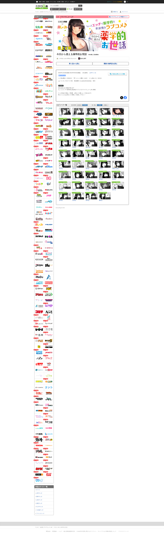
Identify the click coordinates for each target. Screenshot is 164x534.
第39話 (74, 200)
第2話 (73, 115)
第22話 (101, 158)
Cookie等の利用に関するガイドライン (86, 531)
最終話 (100, 200)
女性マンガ (39, 503)
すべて (38, 489)
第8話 (100, 126)
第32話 (114, 179)
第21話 (87, 158)
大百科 (58, 1)
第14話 (114, 137)
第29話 (74, 179)
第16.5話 (88, 147)
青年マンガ (39, 496)
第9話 (113, 126)
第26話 (87, 168)
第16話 (74, 147)
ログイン (109, 1)
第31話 (101, 179)
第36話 (101, 189)
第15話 (61, 147)
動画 (40, 1)
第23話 (114, 158)
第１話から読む (74, 63)
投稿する (115, 11)
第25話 (74, 168)
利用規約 (54, 531)
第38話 (61, 200)
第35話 (87, 189)
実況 (63, 1)
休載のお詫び (115, 168)
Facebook (125, 97)
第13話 (101, 137)
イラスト (62, 9)
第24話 (61, 168)
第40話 (87, 200)
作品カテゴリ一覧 (41, 487)
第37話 (114, 189)
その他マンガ (39, 510)
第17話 (101, 147)
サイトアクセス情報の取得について (107, 531)
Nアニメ (67, 1)
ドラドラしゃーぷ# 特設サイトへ (119, 16)
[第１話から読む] (92, 50)
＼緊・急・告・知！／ (118, 115)
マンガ (70, 9)
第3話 (87, 115)
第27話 (101, 168)
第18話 (114, 147)
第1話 (60, 115)
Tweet (121, 97)
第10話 (61, 137)
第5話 (60, 126)
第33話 (61, 189)
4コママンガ (39, 506)
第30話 (87, 179)
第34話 (74, 189)
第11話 (74, 137)
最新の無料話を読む (110, 63)
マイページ (125, 11)
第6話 (73, 126)
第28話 (61, 179)
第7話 (87, 126)
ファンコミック (40, 513)
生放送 (47, 1)
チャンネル (53, 1)
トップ (54, 9)
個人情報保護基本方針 (69, 531)
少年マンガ (39, 493)
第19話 (61, 158)
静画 (44, 1)
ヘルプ (60, 531)
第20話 (74, 158)
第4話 (100, 115)
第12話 (87, 137)
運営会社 (48, 531)
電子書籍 (78, 9)
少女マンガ (39, 500)
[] (93, 72)
